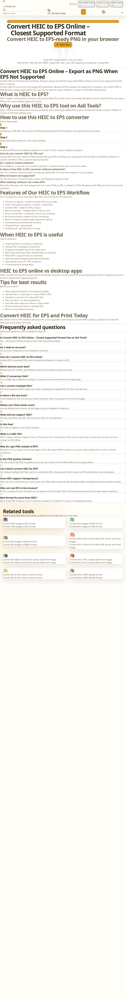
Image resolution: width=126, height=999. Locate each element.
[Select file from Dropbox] (63, 55)
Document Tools (86, 2)
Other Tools (116, 2)
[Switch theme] (103, 12)
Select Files (65, 44)
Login (83, 13)
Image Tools (102, 2)
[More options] (122, 12)
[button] (63, 42)
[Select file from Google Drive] (63, 50)
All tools (73, 4)
